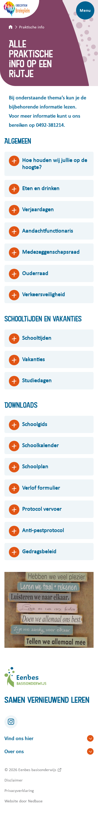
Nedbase (35, 801)
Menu (85, 10)
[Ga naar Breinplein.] (14, 27)
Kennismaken (58, 10)
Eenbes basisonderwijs (37, 770)
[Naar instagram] (11, 721)
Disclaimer (13, 780)
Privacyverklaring (19, 791)
